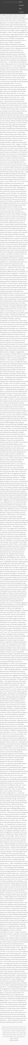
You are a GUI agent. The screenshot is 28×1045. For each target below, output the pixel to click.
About (20, 2)
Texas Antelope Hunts (10, 1036)
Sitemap (16, 1038)
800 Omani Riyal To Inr (13, 1033)
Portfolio (21, 5)
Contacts (21, 12)
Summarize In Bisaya (18, 1027)
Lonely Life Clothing (7, 1027)
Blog (20, 8)
